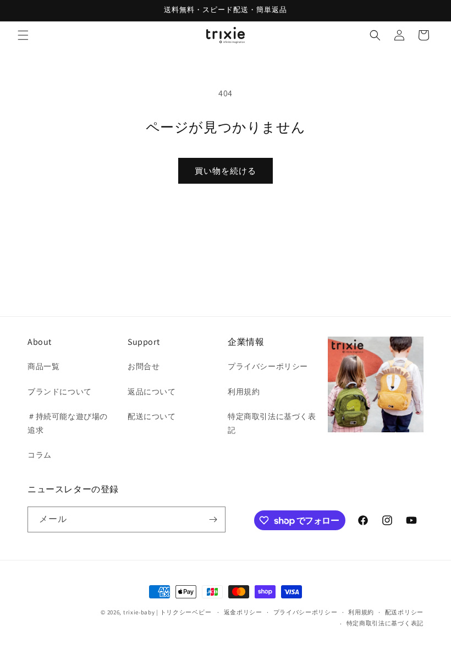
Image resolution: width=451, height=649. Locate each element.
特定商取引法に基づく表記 (272, 423)
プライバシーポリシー (268, 366)
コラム (40, 455)
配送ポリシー (404, 612)
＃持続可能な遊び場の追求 (68, 423)
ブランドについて (60, 392)
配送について (152, 416)
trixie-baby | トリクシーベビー (167, 612)
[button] (23, 35)
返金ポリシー (243, 612)
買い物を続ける (225, 171)
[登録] (213, 519)
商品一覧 (43, 366)
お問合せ (144, 366)
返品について (152, 392)
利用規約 (244, 392)
